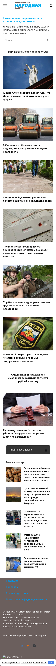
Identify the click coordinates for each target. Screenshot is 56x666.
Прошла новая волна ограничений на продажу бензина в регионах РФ (36, 562)
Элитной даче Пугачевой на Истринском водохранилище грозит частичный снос (34, 542)
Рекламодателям (17, 593)
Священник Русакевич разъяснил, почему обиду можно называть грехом (27, 199)
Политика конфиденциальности (26, 599)
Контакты (12, 587)
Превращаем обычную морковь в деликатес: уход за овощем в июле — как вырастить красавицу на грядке (37, 474)
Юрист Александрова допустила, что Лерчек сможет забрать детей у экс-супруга (26, 96)
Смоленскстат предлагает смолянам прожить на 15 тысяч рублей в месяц (28, 378)
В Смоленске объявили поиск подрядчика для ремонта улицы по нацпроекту (25, 148)
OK (50, 662)
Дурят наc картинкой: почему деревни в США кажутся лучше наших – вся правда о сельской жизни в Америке (37, 496)
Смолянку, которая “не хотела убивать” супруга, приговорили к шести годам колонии (24, 433)
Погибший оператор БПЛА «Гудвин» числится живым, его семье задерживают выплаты (26, 358)
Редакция (12, 580)
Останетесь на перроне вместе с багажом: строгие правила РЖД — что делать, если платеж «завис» (36, 519)
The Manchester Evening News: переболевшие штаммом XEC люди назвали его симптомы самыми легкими (25, 251)
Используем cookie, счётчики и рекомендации (24, 662)
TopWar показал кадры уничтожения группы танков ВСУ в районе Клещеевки (26, 305)
